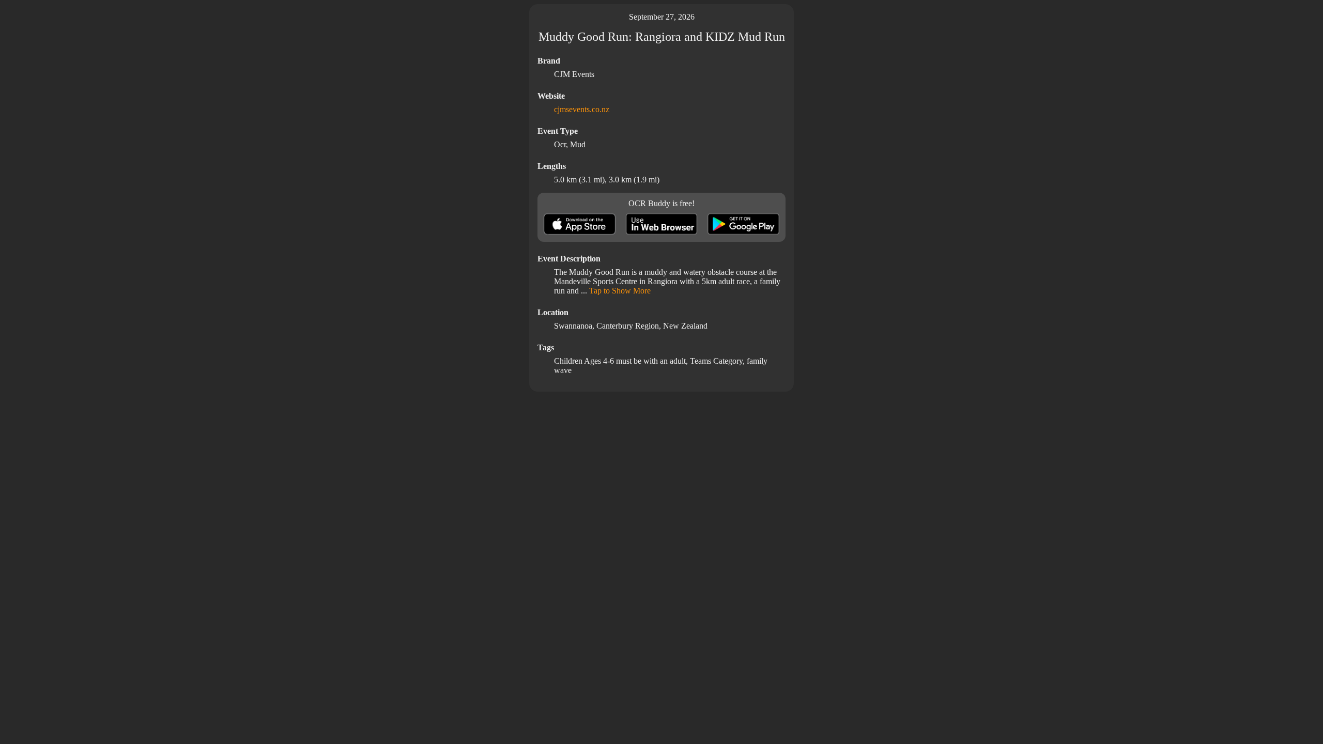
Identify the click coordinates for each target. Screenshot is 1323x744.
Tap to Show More (620, 290)
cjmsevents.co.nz (581, 109)
